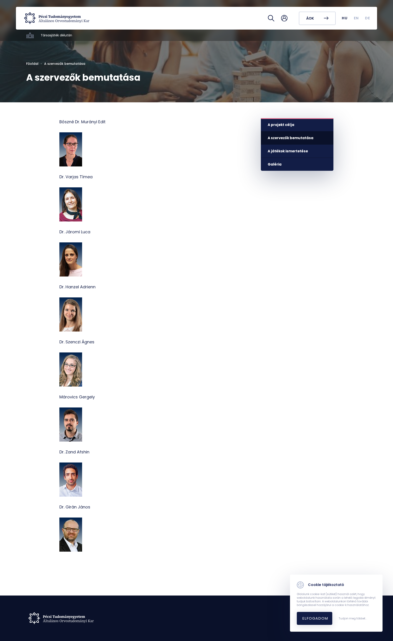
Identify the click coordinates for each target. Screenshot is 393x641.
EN (356, 18)
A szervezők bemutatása (290, 138)
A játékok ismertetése (288, 151)
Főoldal (32, 63)
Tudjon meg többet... (353, 618)
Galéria (275, 164)
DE (367, 18)
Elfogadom (315, 618)
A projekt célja (281, 124)
